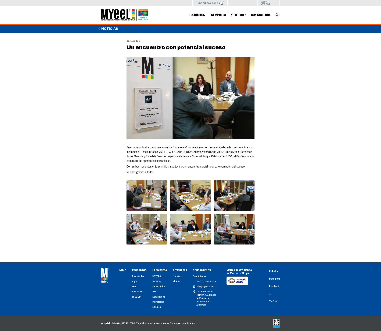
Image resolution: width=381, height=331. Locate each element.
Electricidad (138, 276)
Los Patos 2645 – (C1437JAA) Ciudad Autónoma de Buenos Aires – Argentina (206, 298)
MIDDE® (136, 296)
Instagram (237, 3)
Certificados (158, 296)
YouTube (252, 3)
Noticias (109, 28)
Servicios (156, 281)
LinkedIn (233, 3)
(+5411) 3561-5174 (206, 281)
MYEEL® (156, 276)
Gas (134, 286)
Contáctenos (199, 276)
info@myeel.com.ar (205, 286)
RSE (154, 291)
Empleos (156, 307)
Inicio (122, 270)
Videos (176, 281)
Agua (134, 281)
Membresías (158, 302)
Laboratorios (158, 286)
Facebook (242, 3)
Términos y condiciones (182, 323)
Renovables (138, 291)
